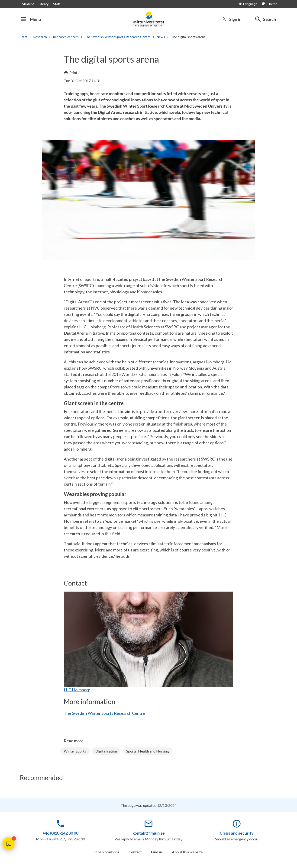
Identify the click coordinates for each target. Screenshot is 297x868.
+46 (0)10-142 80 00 (60, 833)
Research (40, 37)
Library (43, 4)
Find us (157, 852)
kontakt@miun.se (148, 833)
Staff (56, 4)
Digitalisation (106, 751)
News (161, 37)
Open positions (106, 852)
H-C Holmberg (77, 689)
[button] (8, 843)
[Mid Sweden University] (148, 19)
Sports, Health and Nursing (147, 751)
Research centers (66, 37)
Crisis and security (237, 833)
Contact (135, 852)
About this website (187, 852)
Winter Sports (75, 751)
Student (28, 4)
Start (23, 37)
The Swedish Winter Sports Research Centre (118, 37)
